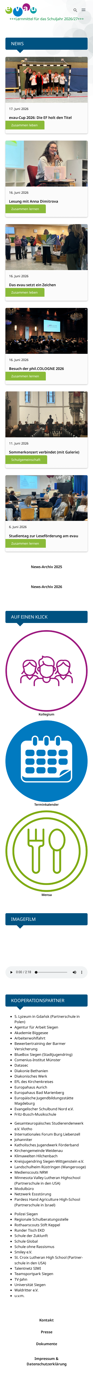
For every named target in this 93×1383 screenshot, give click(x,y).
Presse (46, 1331)
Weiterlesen (20, 84)
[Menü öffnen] (83, 10)
